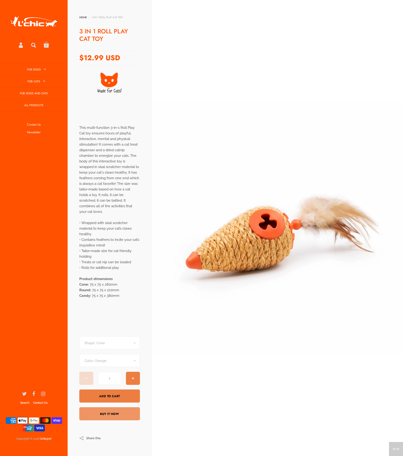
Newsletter (34, 132)
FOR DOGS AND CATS (34, 93)
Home (83, 17)
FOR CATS (34, 81)
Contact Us (34, 124)
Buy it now (109, 414)
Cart (46, 45)
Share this (93, 438)
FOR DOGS (34, 69)
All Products (33, 105)
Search (34, 45)
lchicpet (45, 438)
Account (21, 45)
